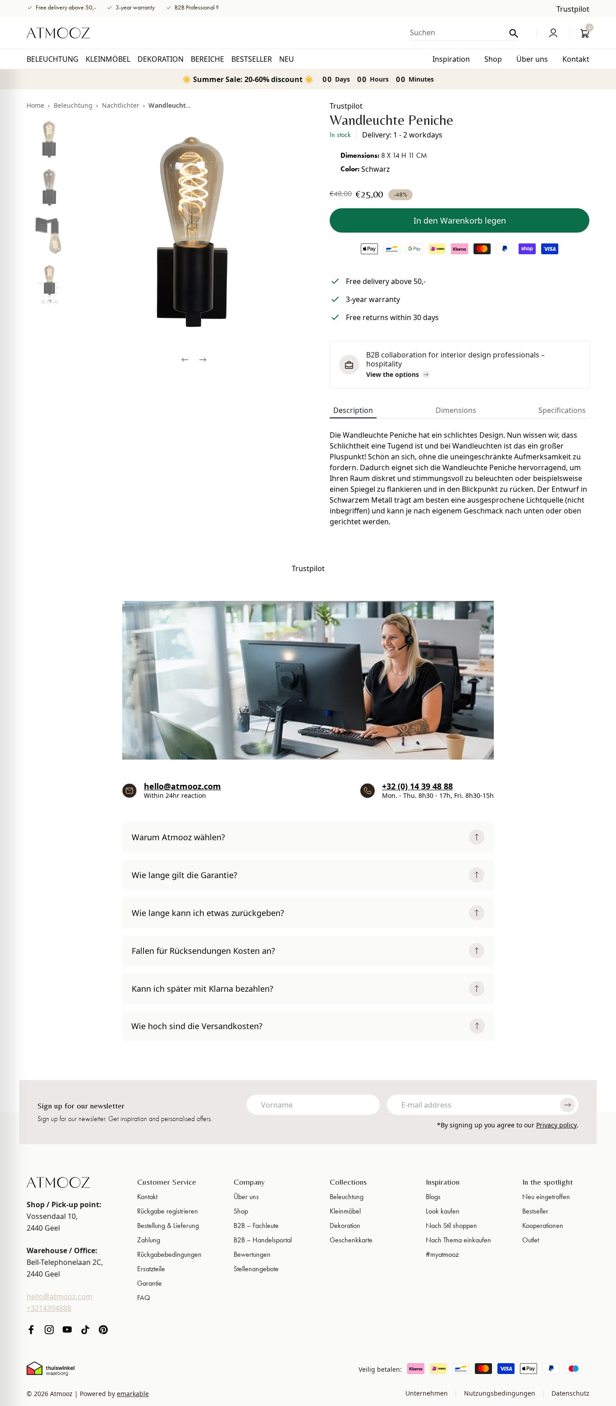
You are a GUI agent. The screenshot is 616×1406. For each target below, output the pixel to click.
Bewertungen (252, 1254)
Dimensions (456, 410)
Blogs (433, 1196)
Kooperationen (542, 1225)
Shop (241, 1211)
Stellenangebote (256, 1268)
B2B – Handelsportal (263, 1240)
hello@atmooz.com (182, 786)
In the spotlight (547, 1181)
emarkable (133, 1393)
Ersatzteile (151, 1268)
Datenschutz (569, 1393)
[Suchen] (513, 33)
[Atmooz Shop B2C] (58, 32)
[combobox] (464, 32)
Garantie (149, 1283)
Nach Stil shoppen (451, 1225)
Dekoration (345, 1225)
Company (249, 1181)
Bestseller (535, 1211)
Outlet (530, 1240)
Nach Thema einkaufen (458, 1240)
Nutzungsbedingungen (499, 1393)
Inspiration (443, 1181)
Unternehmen (427, 1393)
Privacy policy (556, 1125)
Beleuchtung (73, 105)
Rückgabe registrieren (167, 1211)
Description (353, 410)
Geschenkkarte (351, 1240)
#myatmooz (442, 1254)
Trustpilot (572, 9)
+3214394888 (49, 1308)
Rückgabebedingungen (169, 1254)
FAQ (143, 1297)
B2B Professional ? (197, 7)
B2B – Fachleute (256, 1225)
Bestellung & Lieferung (168, 1225)
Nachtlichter (120, 105)
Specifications (562, 410)
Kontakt (147, 1196)
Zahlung (148, 1240)
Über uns (246, 1196)
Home (35, 105)
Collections (348, 1181)
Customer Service (166, 1181)
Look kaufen (443, 1211)
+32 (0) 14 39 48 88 (417, 786)
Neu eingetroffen (546, 1196)
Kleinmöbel (345, 1211)
